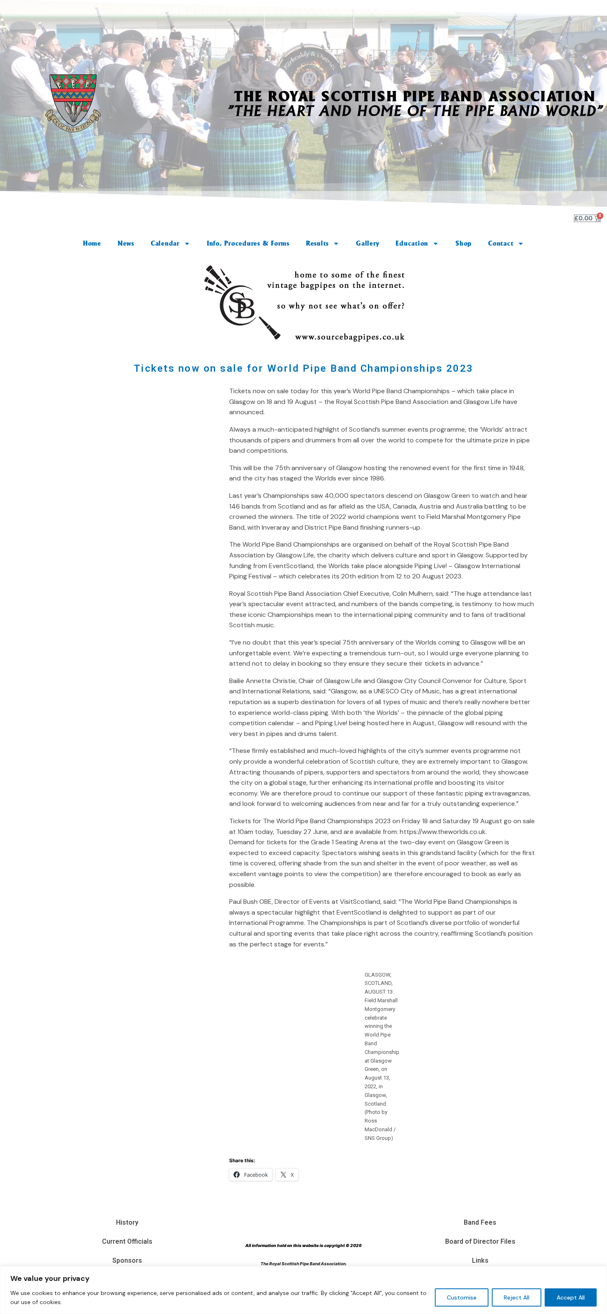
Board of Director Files (480, 1241)
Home (92, 243)
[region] (303, 1290)
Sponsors (127, 1260)
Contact (500, 243)
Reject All (516, 1297)
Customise (462, 1297)
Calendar (165, 243)
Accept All (571, 1297)
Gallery (367, 243)
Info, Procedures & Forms (248, 243)
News (126, 243)
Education (412, 243)
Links (480, 1260)
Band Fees (480, 1222)
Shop (463, 243)
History (127, 1222)
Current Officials (127, 1241)
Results (317, 243)
